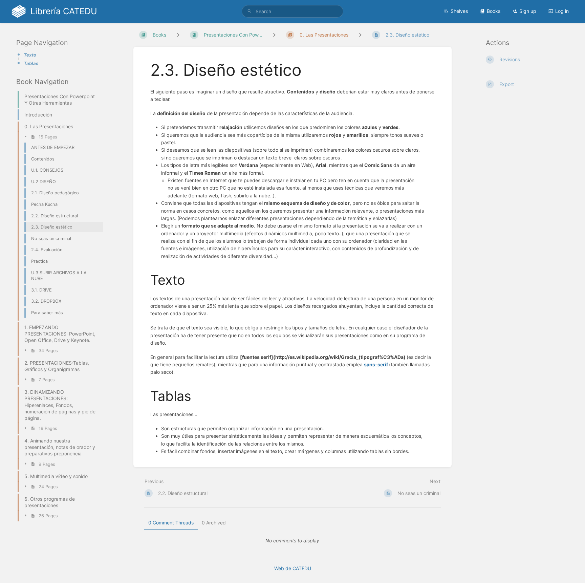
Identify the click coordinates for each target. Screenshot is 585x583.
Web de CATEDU (292, 568)
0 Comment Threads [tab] (171, 522)
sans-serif (376, 364)
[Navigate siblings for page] (360, 34)
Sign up (527, 11)
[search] (292, 11)
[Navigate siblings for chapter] (274, 34)
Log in (562, 11)
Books (493, 11)
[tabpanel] (292, 540)
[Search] (249, 11)
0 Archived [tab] (214, 522)
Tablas (31, 63)
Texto (30, 55)
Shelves (459, 11)
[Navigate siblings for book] (178, 34)
